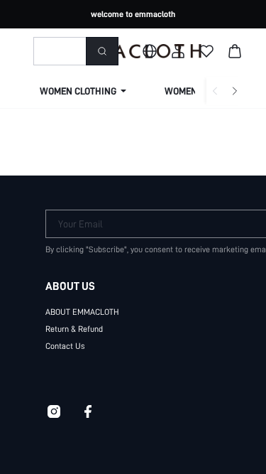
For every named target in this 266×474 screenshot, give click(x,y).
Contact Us (65, 346)
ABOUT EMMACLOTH (82, 312)
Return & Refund (74, 329)
